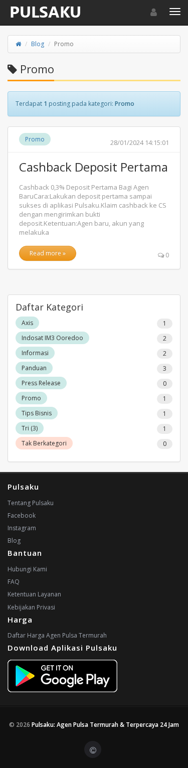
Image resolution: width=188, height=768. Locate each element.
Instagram (22, 528)
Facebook (22, 515)
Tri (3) (30, 428)
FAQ (14, 581)
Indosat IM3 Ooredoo (52, 338)
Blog (37, 44)
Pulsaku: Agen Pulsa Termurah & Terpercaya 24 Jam (105, 724)
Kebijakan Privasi (31, 607)
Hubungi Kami (27, 569)
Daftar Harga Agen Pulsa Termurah (57, 635)
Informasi (35, 353)
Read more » (48, 253)
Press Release (41, 383)
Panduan (34, 368)
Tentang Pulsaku (31, 503)
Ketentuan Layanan (34, 594)
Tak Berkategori (44, 443)
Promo (35, 139)
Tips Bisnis (37, 413)
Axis (27, 323)
